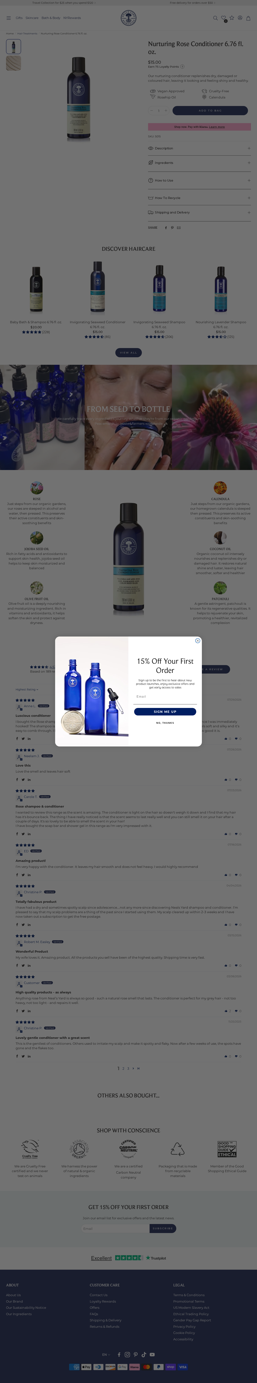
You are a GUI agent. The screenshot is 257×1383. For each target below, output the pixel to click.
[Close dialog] (197, 640)
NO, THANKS (165, 723)
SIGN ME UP (165, 712)
